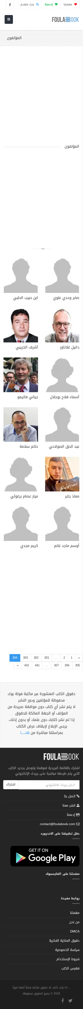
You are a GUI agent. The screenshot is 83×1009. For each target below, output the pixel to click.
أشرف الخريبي (27, 348)
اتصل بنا (70, 796)
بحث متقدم (28, 4)
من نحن (74, 922)
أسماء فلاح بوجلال (64, 397)
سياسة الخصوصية (67, 950)
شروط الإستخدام (68, 959)
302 (36, 658)
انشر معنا (69, 805)
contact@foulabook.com (57, 824)
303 (25, 658)
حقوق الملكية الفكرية (64, 941)
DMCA (75, 931)
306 (67, 665)
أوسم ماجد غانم (66, 546)
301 (46, 658)
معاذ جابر (72, 497)
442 (26, 665)
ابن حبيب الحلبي (25, 298)
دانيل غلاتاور (69, 348)
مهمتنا (68, 4)
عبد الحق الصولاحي (64, 447)
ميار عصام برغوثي (24, 497)
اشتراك (10, 784)
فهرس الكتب (70, 968)
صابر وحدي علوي (66, 298)
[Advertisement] (41, 98)
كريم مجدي (29, 546)
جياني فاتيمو (27, 397)
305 (77, 665)
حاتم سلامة (29, 447)
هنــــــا (25, 732)
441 (37, 665)
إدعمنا (71, 815)
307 (56, 665)
